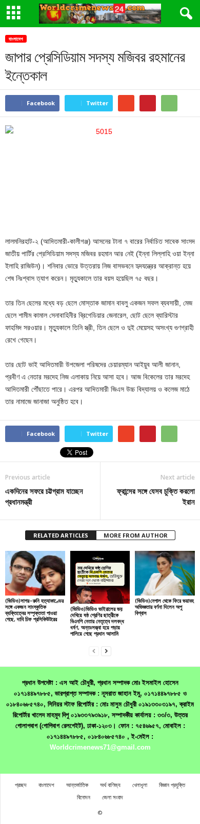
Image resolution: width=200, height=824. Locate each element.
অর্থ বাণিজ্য (110, 785)
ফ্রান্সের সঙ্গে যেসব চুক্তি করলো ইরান (156, 496)
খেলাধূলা (139, 785)
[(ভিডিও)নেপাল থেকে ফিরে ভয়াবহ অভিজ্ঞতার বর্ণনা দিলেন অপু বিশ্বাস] (165, 573)
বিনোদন (83, 797)
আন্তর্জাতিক (77, 785)
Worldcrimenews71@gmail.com (100, 747)
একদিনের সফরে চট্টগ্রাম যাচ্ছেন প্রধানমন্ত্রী (44, 496)
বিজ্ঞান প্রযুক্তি (172, 785)
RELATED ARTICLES (60, 535)
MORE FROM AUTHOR (136, 535)
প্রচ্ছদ (21, 785)
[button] (184, 14)
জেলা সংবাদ (112, 797)
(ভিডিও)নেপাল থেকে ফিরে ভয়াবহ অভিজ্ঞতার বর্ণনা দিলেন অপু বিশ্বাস (164, 607)
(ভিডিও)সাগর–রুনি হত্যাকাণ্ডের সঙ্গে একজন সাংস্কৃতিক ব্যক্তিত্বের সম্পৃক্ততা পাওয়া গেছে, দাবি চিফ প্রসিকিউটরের (34, 610)
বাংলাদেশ (16, 38)
